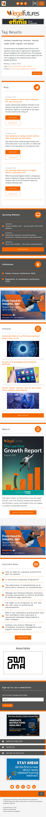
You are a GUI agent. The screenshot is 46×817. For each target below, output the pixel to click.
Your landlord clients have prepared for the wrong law (21, 100)
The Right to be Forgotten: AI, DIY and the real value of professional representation (23, 605)
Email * (6, 700)
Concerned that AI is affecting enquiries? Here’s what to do (21, 337)
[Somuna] (23, 662)
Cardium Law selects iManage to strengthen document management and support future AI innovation (23, 627)
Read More (13, 117)
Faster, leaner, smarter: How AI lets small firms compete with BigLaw (21, 389)
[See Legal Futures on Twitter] (17, 3)
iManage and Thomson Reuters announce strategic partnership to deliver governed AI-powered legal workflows (24, 595)
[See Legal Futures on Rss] (34, 787)
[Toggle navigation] (41, 3)
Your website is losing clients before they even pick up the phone (22, 137)
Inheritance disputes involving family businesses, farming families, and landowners (23, 236)
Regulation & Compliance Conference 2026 (22, 280)
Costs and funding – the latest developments (24, 244)
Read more (37, 73)
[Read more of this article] (23, 349)
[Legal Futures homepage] (23, 13)
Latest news (15, 69)
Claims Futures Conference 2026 (20, 273)
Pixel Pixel (13, 809)
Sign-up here (8, 705)
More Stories (23, 637)
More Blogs (13, 123)
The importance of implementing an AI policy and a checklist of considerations (23, 586)
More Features (23, 415)
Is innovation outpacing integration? (22, 579)
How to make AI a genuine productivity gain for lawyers (23, 573)
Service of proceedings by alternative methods (19, 363)
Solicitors (32, 69)
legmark (17, 811)
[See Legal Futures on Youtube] (28, 787)
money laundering (14, 66)
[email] (23, 699)
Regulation (25, 69)
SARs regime (27, 66)
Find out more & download (23, 512)
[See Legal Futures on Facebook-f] (25, 3)
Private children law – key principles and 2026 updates (24, 227)
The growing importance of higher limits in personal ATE (20, 171)
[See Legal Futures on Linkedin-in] (21, 3)
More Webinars (23, 249)
